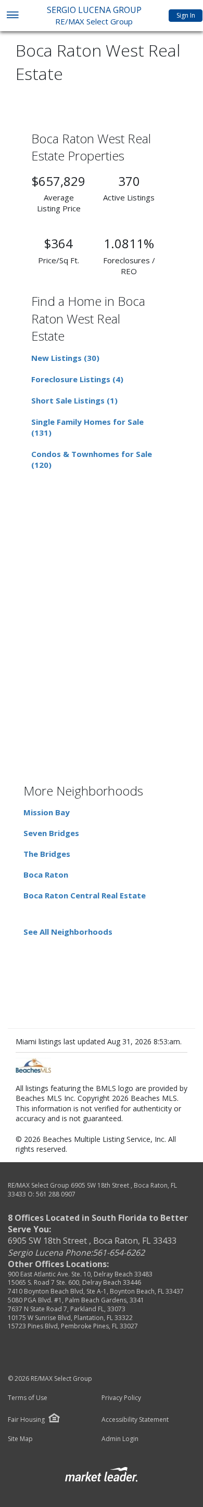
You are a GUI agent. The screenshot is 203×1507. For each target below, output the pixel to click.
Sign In (185, 15)
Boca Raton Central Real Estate (84, 895)
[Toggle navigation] (12, 16)
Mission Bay (46, 812)
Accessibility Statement (135, 1420)
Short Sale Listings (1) (74, 400)
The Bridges (46, 854)
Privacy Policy (121, 1398)
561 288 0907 (55, 1194)
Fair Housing (26, 1419)
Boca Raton (45, 874)
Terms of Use (27, 1398)
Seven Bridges (51, 833)
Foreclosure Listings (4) (77, 379)
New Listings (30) (65, 358)
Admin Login (120, 1439)
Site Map (20, 1439)
